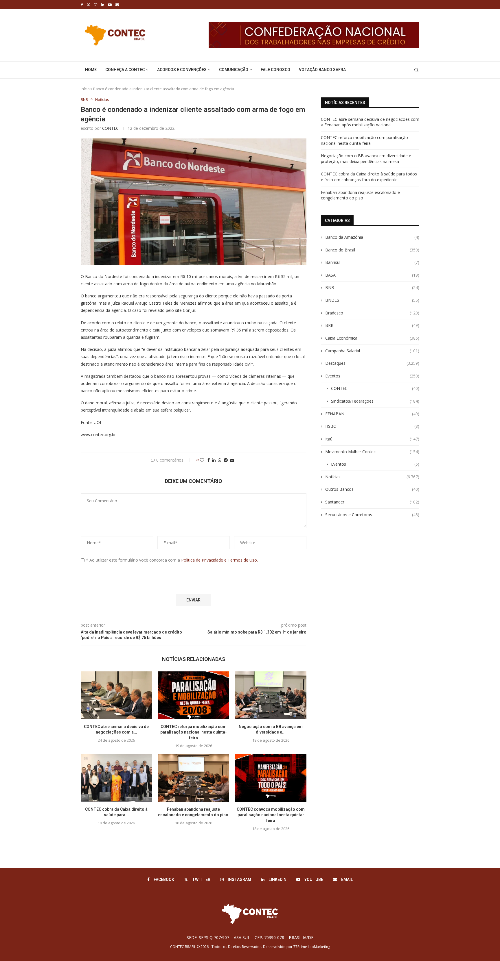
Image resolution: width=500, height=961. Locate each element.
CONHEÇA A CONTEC (125, 69)
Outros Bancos (372, 489)
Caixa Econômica (372, 338)
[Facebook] (82, 4)
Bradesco (372, 313)
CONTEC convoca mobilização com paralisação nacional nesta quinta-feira (271, 815)
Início (85, 88)
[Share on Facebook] (208, 460)
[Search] (416, 70)
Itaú (372, 439)
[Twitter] (88, 4)
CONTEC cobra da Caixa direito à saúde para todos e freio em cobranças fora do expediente (369, 176)
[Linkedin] (102, 4)
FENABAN (372, 413)
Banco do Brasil (372, 250)
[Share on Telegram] (226, 460)
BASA (372, 275)
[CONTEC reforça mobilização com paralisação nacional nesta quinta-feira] (193, 695)
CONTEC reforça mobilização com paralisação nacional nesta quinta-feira (193, 732)
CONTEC (110, 128)
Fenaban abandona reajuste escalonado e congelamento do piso (360, 195)
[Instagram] (95, 4)
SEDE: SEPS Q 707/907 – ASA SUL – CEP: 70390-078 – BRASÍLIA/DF (250, 937)
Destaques (372, 363)
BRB (372, 325)
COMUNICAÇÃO (233, 69)
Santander (372, 502)
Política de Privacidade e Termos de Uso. (219, 560)
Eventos (372, 376)
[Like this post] (202, 460)
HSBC (372, 426)
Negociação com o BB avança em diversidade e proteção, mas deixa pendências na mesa (366, 158)
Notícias (372, 476)
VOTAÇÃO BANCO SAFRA (322, 69)
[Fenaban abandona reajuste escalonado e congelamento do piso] (193, 777)
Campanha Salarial (372, 350)
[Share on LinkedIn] (214, 460)
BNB (372, 287)
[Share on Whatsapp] (219, 460)
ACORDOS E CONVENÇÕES (182, 69)
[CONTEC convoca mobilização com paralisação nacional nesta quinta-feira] (270, 777)
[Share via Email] (232, 460)
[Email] (117, 4)
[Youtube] (110, 4)
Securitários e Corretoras (372, 514)
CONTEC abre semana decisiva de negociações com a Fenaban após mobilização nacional (370, 122)
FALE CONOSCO (275, 69)
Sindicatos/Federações (375, 401)
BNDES (372, 300)
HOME (91, 69)
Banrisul (372, 262)
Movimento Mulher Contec (372, 451)
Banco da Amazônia (372, 237)
